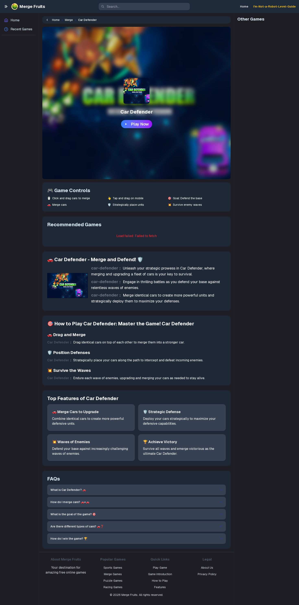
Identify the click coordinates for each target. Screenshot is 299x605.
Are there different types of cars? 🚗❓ (77, 526)
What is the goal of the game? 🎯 (73, 514)
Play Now (140, 124)
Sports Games (113, 567)
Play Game (160, 567)
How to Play (160, 580)
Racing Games (113, 587)
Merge (69, 20)
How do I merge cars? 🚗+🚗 (69, 502)
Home (244, 6)
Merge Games (113, 574)
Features (160, 587)
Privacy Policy (207, 574)
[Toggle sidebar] (6, 6)
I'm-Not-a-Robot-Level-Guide (274, 6)
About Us (207, 567)
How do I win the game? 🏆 (68, 538)
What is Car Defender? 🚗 (68, 490)
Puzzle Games (113, 580)
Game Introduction (160, 574)
